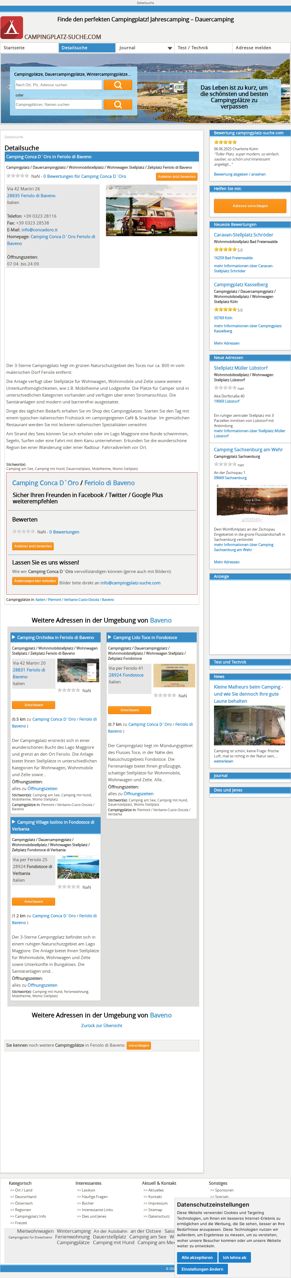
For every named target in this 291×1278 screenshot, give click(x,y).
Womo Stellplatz (125, 468)
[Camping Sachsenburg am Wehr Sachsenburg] (252, 523)
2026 (172, 1268)
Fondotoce (133, 675)
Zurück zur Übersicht (101, 1025)
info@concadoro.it (39, 229)
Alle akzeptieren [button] (197, 1257)
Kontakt (155, 1196)
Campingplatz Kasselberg (241, 284)
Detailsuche (75, 47)
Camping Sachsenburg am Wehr (248, 449)
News (219, 676)
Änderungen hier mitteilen (35, 581)
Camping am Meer (158, 1242)
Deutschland (25, 1196)
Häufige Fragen (95, 1196)
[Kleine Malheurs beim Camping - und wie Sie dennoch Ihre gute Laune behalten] (249, 744)
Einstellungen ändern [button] (202, 1269)
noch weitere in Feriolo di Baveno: (66, 1045)
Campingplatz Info (30, 1216)
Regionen (23, 1209)
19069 (219, 401)
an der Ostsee (145, 1231)
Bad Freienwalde (239, 257)
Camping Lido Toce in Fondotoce (145, 637)
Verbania (115, 814)
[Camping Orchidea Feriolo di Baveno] (78, 680)
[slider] (17, 175)
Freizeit (21, 1222)
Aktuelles (156, 1190)
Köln (228, 317)
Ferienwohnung (76, 991)
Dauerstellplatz (78, 468)
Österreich (24, 1203)
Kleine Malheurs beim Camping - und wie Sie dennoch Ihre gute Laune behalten (248, 694)
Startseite (14, 47)
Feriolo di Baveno (74, 156)
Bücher (88, 1203)
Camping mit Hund (50, 468)
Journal (128, 47)
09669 (219, 477)
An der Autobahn (110, 1231)
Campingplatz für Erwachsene (30, 1237)
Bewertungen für (84, 176)
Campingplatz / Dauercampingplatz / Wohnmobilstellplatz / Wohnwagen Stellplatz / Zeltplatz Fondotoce (147, 653)
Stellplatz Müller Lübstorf (240, 368)
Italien (40, 599)
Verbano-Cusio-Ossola (81, 599)
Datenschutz (159, 1216)
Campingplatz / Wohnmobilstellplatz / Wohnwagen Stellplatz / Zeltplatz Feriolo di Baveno (55, 651)
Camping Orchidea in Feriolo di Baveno (55, 637)
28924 (115, 675)
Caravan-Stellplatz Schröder (243, 235)
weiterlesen (223, 761)
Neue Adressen (228, 357)
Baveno (108, 599)
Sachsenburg (236, 477)
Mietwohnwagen (35, 1231)
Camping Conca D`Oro (46, 483)
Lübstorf (232, 401)
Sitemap (155, 1209)
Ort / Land (23, 1190)
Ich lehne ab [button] (234, 1257)
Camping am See (19, 468)
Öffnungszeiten (42, 788)
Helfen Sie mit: (228, 188)
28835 (13, 195)
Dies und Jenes (228, 790)
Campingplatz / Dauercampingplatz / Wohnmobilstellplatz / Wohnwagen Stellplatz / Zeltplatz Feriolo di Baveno (99, 167)
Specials (221, 1196)
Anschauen (33, 705)
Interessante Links (97, 1209)
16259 (219, 257)
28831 (19, 670)
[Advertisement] (102, 314)
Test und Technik (230, 662)
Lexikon (88, 1190)
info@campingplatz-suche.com (131, 583)
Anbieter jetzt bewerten (177, 177)
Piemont (54, 599)
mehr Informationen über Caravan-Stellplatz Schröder (243, 268)
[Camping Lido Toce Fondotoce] (174, 686)
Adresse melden (253, 47)
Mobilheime (101, 468)
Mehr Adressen (227, 343)
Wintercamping (74, 1231)
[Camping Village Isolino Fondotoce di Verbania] (78, 877)
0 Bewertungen (64, 532)
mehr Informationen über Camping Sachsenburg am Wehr (243, 547)
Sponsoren (224, 1190)
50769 (219, 317)
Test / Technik (193, 47)
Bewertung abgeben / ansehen (240, 174)
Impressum (158, 1203)
